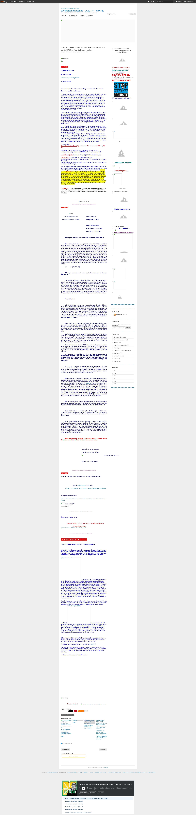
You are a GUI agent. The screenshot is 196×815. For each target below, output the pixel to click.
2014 (115, 370)
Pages (82, 16)
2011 (115, 378)
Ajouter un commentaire (73, 756)
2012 (115, 375)
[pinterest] (154, 1)
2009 (115, 383)
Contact (90, 16)
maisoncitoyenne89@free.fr (70, 78)
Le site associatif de (119, 226)
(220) (120, 337)
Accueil (63, 16)
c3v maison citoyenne (52, 772)
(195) (121, 340)
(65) (119, 356)
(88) (121, 345)
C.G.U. (104, 772)
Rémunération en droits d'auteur (114, 772)
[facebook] (149, 1)
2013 (115, 373)
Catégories (73, 16)
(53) (117, 358)
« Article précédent (65, 749)
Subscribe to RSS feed (121, 314)
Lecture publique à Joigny (121, 191)
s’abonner (84, 792)
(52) (117, 361)
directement (82, 485)
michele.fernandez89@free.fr (121, 69)
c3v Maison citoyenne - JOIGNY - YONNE (82, 10)
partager (93, 792)
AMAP (93, 644)
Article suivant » (103, 749)
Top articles (85, 772)
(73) (118, 353)
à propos (102, 792)
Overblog (106, 767)
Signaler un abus (98, 772)
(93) (117, 342)
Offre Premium (126, 772)
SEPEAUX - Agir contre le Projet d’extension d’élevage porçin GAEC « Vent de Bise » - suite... (83, 48)
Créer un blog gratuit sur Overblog (75, 772)
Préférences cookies (150, 772)
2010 (115, 381)
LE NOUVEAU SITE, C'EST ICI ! (121, 48)
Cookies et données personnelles (137, 772)
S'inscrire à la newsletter (67, 714)
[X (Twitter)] (151, 1)
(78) (122, 350)
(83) (117, 348)
